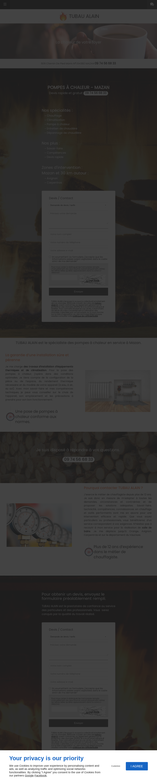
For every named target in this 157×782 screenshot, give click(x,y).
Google (29, 775)
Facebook (40, 775)
